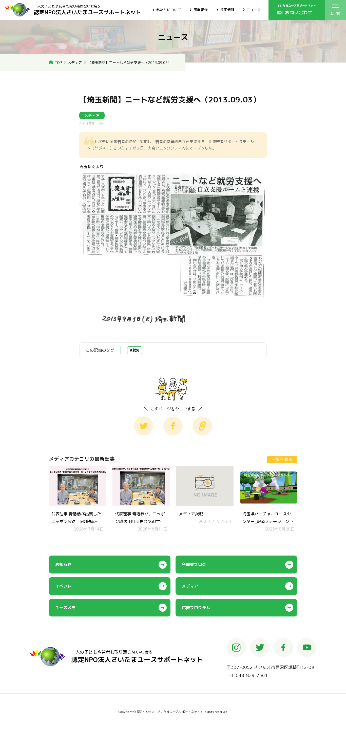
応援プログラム (196, 607)
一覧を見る (282, 459)
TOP (58, 62)
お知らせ (63, 564)
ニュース (254, 9)
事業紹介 (201, 9)
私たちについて (168, 9)
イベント (63, 586)
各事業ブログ (194, 564)
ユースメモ (65, 607)
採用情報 (227, 9)
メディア (75, 62)
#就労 (135, 350)
